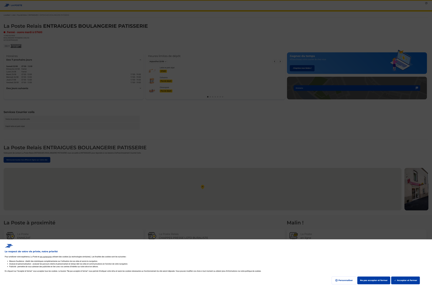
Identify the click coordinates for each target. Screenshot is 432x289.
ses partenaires (46, 257)
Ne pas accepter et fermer (374, 280)
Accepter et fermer (407, 280)
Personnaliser (345, 280)
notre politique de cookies (251, 271)
